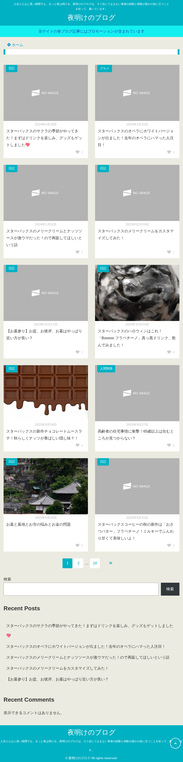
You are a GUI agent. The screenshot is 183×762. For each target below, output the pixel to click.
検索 (7, 579)
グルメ (104, 68)
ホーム (17, 45)
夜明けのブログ (92, 17)
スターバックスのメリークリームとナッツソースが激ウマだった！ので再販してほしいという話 (87, 657)
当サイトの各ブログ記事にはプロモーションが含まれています (91, 31)
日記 (11, 68)
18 (95, 563)
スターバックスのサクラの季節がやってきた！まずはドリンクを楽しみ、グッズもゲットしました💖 (89, 631)
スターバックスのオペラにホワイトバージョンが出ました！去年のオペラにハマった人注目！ (86, 646)
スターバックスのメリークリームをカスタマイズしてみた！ (57, 668)
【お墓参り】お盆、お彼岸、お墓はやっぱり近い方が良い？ (57, 679)
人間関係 (106, 368)
